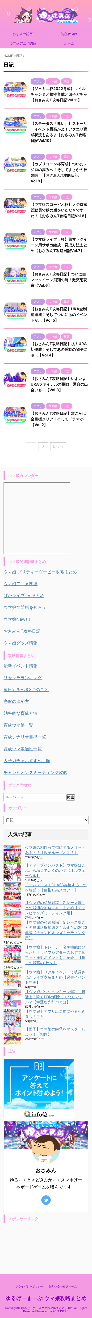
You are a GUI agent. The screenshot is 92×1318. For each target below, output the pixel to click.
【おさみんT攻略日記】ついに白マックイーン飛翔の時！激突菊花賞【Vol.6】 (59, 280)
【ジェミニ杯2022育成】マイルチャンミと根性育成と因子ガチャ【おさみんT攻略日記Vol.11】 (59, 94)
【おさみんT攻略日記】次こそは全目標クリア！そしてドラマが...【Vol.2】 (59, 419)
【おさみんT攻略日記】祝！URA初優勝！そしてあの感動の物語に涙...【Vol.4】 (59, 349)
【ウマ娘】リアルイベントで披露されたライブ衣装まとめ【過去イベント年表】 (55, 977)
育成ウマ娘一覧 (18, 725)
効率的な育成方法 (21, 713)
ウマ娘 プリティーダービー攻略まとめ (40, 571)
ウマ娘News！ (18, 619)
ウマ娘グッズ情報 (21, 642)
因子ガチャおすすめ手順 (27, 760)
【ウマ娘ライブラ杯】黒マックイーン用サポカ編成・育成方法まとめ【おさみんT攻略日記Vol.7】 (59, 245)
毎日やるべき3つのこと (26, 689)
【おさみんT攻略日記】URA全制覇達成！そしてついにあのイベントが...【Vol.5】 (59, 314)
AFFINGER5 (60, 1311)
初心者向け (69, 34)
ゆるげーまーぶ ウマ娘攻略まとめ (46, 1298)
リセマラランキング (23, 677)
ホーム (69, 43)
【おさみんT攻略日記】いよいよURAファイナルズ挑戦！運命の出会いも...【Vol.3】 (59, 384)
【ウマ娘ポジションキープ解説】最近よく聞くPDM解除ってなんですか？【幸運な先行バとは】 (55, 996)
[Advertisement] (46, 1242)
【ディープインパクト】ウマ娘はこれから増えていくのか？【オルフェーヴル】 (55, 870)
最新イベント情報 (21, 665)
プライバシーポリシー (29, 1286)
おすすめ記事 (23, 34)
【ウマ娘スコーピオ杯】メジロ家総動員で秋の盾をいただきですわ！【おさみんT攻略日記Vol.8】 (59, 210)
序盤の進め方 (16, 701)
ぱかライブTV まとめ (24, 595)
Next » (58, 447)
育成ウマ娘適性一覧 (23, 748)
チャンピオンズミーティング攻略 (35, 772)
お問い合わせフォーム (63, 1286)
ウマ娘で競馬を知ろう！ (27, 607)
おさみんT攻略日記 (22, 631)
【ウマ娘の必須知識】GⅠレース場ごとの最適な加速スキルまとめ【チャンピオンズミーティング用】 (55, 907)
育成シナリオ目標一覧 (25, 736)
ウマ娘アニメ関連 (23, 43)
